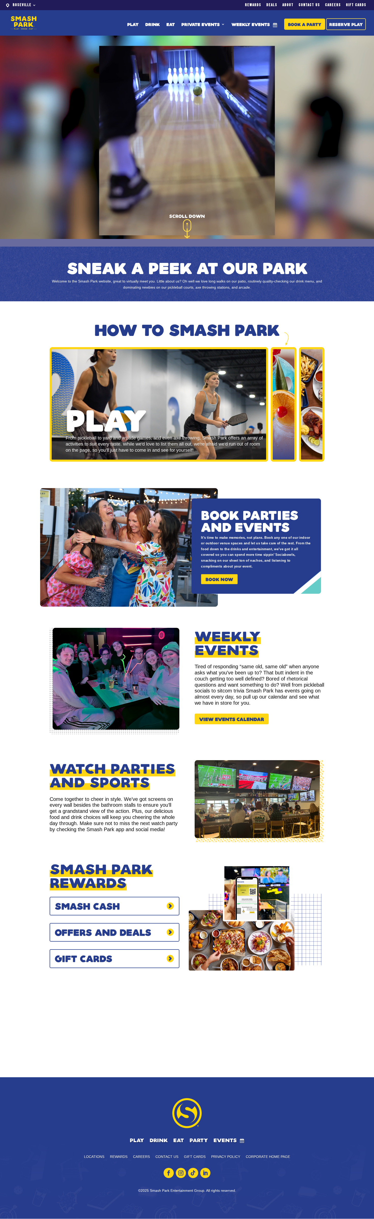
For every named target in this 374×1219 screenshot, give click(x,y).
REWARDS (253, 5)
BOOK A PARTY (304, 24)
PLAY (133, 24)
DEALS (271, 5)
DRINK (152, 24)
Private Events (200, 24)
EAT (170, 24)
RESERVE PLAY (346, 24)
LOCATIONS (94, 1157)
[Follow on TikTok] (193, 1173)
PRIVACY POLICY (225, 1157)
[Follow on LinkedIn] (205, 1173)
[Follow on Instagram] (181, 1173)
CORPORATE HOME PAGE (268, 1157)
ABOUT (288, 5)
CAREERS (333, 5)
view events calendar (231, 719)
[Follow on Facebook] (169, 1173)
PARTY (199, 1140)
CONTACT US (309, 5)
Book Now (219, 579)
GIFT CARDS (356, 5)
